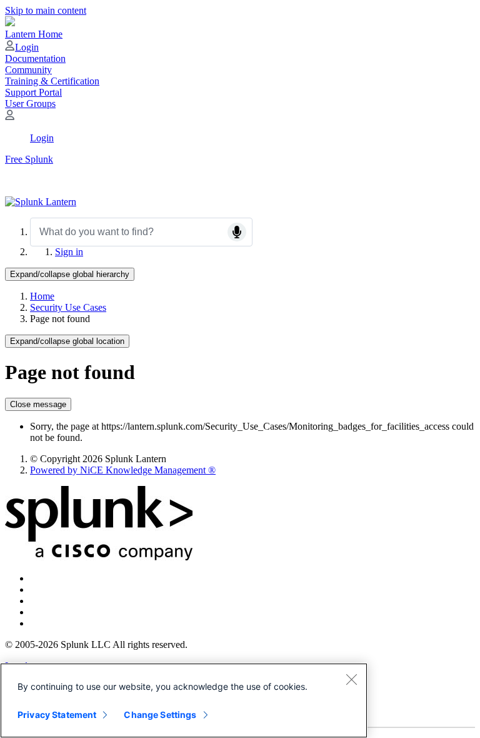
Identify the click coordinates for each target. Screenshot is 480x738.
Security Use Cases (68, 307)
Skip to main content (45, 10)
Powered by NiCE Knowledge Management (123, 470)
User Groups (30, 103)
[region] (184, 700)
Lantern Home (33, 34)
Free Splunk (29, 159)
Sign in (69, 251)
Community (28, 69)
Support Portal (33, 92)
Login (27, 47)
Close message (38, 404)
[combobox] (141, 232)
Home (42, 296)
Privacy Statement (57, 714)
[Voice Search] (237, 232)
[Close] (351, 679)
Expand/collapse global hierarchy (69, 274)
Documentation (35, 58)
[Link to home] (40, 201)
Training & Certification (52, 81)
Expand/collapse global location (67, 341)
